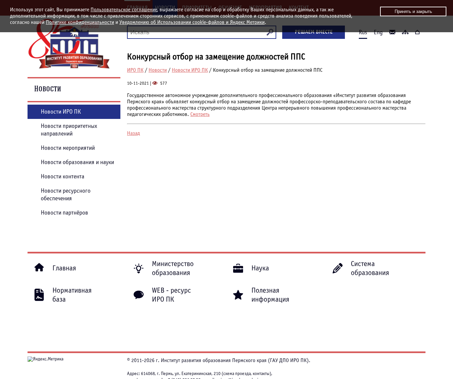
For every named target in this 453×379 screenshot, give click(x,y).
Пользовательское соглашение (124, 10)
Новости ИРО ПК (190, 70)
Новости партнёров (64, 212)
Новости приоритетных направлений (69, 130)
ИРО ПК (135, 70)
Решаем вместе (314, 32)
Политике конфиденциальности (80, 22)
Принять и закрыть (413, 11)
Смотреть (200, 114)
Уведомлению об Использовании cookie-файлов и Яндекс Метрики (192, 22)
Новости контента (62, 176)
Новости (158, 70)
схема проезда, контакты (246, 373)
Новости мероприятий (68, 147)
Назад (133, 133)
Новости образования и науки (77, 162)
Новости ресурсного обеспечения (66, 194)
